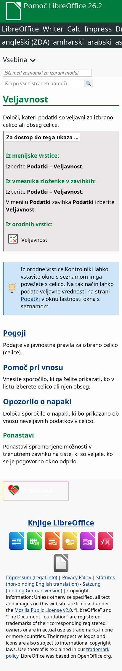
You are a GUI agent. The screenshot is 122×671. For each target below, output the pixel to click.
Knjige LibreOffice (61, 522)
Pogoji (14, 333)
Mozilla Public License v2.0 (43, 610)
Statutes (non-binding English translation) (60, 580)
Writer (53, 29)
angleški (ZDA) (25, 42)
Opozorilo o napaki (37, 401)
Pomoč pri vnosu (33, 367)
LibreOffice (20, 29)
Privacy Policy (76, 577)
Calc (74, 29)
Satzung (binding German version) (53, 587)
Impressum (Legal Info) (31, 577)
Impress (98, 29)
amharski (68, 42)
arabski (99, 42)
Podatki (30, 298)
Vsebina (15, 59)
